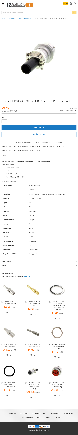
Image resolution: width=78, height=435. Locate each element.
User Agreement (27, 417)
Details (4, 156)
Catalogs (58, 417)
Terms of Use (68, 413)
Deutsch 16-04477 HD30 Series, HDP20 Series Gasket (10, 385)
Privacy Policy (55, 413)
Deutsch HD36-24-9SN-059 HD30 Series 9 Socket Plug (34, 385)
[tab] (39, 156)
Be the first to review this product (10, 105)
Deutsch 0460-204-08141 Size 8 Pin (10, 303)
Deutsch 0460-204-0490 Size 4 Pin (10, 345)
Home (3, 18)
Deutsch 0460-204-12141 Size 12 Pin (34, 345)
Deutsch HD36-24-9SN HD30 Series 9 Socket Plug (58, 385)
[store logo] (20, 4)
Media (48, 417)
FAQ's (39, 417)
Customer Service (38, 413)
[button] (65, 3)
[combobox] (39, 12)
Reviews (4, 265)
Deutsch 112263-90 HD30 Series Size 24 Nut (58, 346)
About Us (12, 413)
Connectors (12, 18)
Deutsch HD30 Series (25, 18)
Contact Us (24, 413)
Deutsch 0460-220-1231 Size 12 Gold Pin (34, 303)
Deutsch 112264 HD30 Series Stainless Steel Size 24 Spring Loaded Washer (58, 305)
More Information (8, 261)
